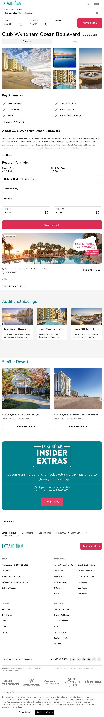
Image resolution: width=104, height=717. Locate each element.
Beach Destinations (86, 565)
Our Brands (7, 615)
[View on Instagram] (89, 659)
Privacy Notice (60, 632)
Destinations (27, 532)
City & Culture (60, 571)
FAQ (4, 621)
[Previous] (2, 324)
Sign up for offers (91, 546)
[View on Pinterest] (99, 659)
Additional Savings (19, 301)
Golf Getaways (60, 582)
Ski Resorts (59, 576)
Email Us (6, 571)
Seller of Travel (9, 588)
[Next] (101, 324)
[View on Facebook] (79, 659)
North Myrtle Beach (10, 535)
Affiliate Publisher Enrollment (15, 582)
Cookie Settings (25, 712)
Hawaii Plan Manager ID (11, 671)
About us (6, 609)
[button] (96, 3)
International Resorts (63, 565)
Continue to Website (45, 712)
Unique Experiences (86, 571)
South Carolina (77, 532)
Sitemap (57, 644)
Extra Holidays (9, 532)
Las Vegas (82, 588)
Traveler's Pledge (61, 615)
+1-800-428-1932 (60, 659)
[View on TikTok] (94, 659)
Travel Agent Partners (11, 576)
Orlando (58, 588)
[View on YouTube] (84, 659)
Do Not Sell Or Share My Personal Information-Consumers (74, 669)
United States (45, 532)
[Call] (88, 3)
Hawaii (57, 593)
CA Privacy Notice (61, 638)
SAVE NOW (52, 502)
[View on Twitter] (74, 659)
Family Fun (82, 582)
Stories (5, 632)
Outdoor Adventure (86, 576)
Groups (5, 626)
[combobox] (49, 13)
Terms (56, 626)
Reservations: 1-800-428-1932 (15, 565)
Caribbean (82, 593)
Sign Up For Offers (62, 609)
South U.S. (61, 532)
